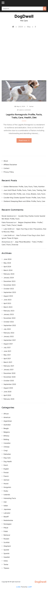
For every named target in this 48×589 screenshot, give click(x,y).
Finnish (6, 472)
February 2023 (9, 311)
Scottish (6, 542)
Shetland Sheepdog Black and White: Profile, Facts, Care (24, 201)
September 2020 (10, 384)
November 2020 (10, 377)
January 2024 (9, 278)
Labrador (7, 513)
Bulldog (6, 439)
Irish (5, 502)
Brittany (6, 436)
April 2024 (7, 266)
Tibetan (6, 568)
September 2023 (10, 292)
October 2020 (9, 380)
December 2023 (9, 281)
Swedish (7, 557)
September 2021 (10, 340)
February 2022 (9, 333)
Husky (6, 491)
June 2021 (7, 351)
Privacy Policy (9, 172)
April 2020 (7, 395)
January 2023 (9, 314)
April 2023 (7, 303)
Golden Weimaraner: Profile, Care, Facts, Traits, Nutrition (24, 186)
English (6, 469)
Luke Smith (8, 229)
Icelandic (7, 494)
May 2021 (7, 355)
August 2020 (8, 388)
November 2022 (9, 318)
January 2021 (9, 369)
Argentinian (8, 421)
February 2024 (9, 274)
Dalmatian (7, 454)
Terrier (6, 564)
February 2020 (9, 399)
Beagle (6, 428)
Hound (6, 483)
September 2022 (10, 325)
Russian (6, 539)
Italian (31, 106)
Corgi (5, 450)
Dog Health (8, 461)
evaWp (18, 587)
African (6, 414)
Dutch (6, 465)
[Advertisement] (24, 55)
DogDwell (24, 16)
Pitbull (6, 528)
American (7, 417)
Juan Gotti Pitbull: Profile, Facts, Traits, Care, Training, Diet (25, 190)
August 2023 (8, 296)
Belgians (7, 432)
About (6, 161)
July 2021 (7, 347)
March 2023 (8, 307)
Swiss (6, 561)
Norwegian (7, 524)
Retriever (7, 535)
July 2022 (7, 329)
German (6, 480)
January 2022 (9, 336)
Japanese (7, 509)
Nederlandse (8, 520)
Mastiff (6, 517)
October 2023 (9, 289)
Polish (6, 531)
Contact (6, 168)
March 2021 (8, 362)
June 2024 (7, 259)
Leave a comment (25, 110)
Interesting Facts (10, 498)
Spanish (6, 553)
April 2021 (7, 358)
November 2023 (10, 285)
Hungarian (7, 487)
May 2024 (7, 263)
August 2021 (8, 344)
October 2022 (9, 322)
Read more (23, 140)
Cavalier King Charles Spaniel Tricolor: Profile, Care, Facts (24, 197)
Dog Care (7, 458)
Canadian (7, 443)
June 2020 (7, 392)
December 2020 (9, 373)
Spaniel (6, 550)
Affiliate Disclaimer (10, 164)
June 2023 (7, 300)
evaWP (29, 587)
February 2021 (9, 366)
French (6, 476)
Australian (7, 425)
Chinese (6, 447)
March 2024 (8, 270)
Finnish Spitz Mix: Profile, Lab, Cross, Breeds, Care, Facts (24, 194)
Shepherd (7, 546)
